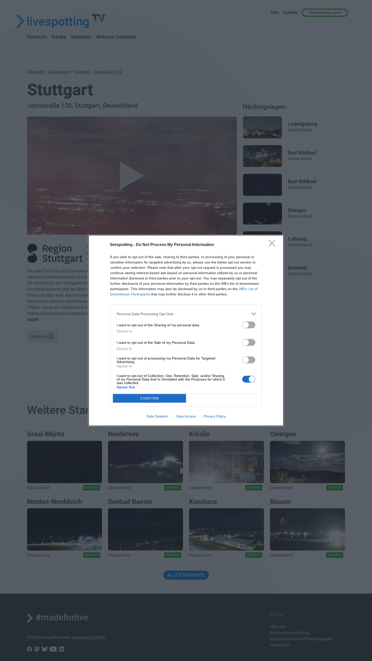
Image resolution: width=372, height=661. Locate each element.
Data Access (186, 416)
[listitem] (186, 313)
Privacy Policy (215, 416)
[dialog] (186, 330)
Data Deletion (157, 416)
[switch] (248, 325)
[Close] (273, 245)
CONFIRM (149, 398)
